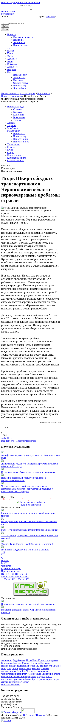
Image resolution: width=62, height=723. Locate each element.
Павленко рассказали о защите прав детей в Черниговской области (23, 479)
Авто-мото (6, 660)
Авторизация (8, 11)
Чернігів (21, 671)
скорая (56, 679)
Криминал (6, 663)
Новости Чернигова (26, 440)
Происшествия (20, 665)
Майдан (26, 663)
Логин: (4, 16)
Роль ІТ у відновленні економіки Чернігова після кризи (29, 530)
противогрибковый (23, 679)
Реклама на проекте (30, 2)
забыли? (50, 16)
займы (15, 676)
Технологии (25, 668)
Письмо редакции (10, 2)
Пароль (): (46, 16)
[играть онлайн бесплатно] (31, 595)
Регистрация (7, 13)
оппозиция (6, 679)
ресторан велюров (42, 679)
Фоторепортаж (8, 671)
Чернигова (42, 671)
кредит (40, 676)
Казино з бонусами (31, 504)
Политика (45, 663)
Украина (36, 668)
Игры (29, 660)
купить (48, 676)
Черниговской (8, 674)
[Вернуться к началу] (6, 720)
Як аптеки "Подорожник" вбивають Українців (25, 549)
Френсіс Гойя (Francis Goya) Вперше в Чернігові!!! (27, 544)
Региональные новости (40, 665)
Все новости (7, 440)
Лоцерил (17, 663)
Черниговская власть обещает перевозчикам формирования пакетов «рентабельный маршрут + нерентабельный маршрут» (27, 489)
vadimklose (6, 438)
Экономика (47, 674)
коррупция (30, 676)
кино (22, 676)
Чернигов (31, 671)
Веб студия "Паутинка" (35, 715)
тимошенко (15, 682)
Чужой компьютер (14, 23)
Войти (5, 26)
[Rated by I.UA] (28, 712)
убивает (25, 682)
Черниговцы (34, 674)
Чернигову (21, 674)
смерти (4, 682)
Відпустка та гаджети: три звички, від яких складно (27, 604)
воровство (6, 676)
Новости (35, 663)
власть (57, 674)
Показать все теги (10, 684)
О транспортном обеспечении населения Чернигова (28, 472)
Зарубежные (19, 660)
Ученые (45, 668)
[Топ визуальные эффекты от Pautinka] (31, 502)
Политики (6, 665)
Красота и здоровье (48, 660)
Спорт (15, 668)
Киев (35, 660)
